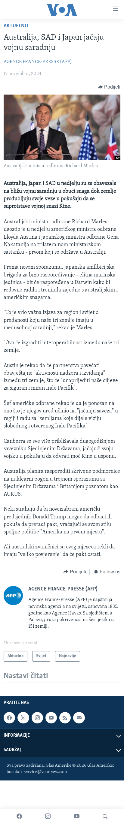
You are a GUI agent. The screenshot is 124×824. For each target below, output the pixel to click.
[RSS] (65, 717)
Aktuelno (16, 26)
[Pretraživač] (105, 816)
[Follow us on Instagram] (37, 717)
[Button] (109, 87)
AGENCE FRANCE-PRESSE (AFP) (38, 61)
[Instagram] (48, 816)
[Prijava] (79, 717)
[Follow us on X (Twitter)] (23, 717)
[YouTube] (76, 816)
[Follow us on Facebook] (9, 717)
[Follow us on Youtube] (51, 717)
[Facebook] (19, 816)
